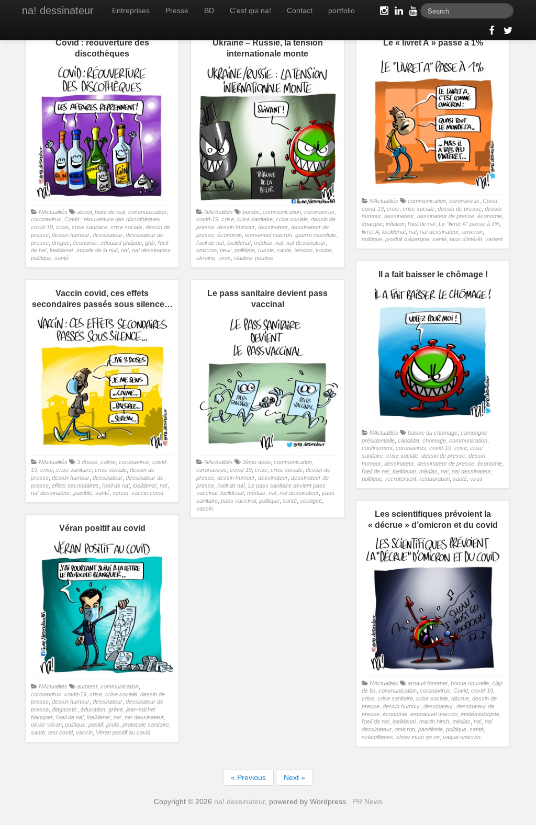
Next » (294, 777)
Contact (299, 10)
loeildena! (61, 250)
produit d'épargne (407, 239)
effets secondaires (75, 485)
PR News (367, 801)
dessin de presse (460, 209)
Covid (490, 201)
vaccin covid (147, 493)
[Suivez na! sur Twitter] (506, 32)
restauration (434, 479)
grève (115, 709)
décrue (460, 698)
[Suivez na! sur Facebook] (492, 32)
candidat (408, 440)
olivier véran (46, 724)
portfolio (341, 10)
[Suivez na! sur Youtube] (412, 12)
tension (303, 250)
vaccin (204, 508)
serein (120, 493)
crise (62, 227)
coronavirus (46, 219)
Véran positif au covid (123, 732)
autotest (87, 686)
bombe (251, 212)
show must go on (418, 737)
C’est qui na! (250, 10)
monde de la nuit (97, 250)
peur (225, 250)
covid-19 (42, 227)
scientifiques (377, 737)
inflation (395, 224)
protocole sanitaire (145, 724)
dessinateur (107, 235)
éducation (93, 709)
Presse (176, 10)
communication (147, 212)
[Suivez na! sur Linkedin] (397, 12)
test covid (60, 732)
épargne (372, 224)
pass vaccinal (238, 501)
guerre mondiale (315, 235)
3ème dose (256, 462)
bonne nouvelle (470, 683)
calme (108, 462)
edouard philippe (121, 243)
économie (85, 243)
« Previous (248, 777)
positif (95, 724)
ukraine (205, 258)
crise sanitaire (89, 227)
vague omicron (462, 737)
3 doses (87, 462)
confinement (377, 448)
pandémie (430, 729)
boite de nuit (110, 212)
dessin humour (71, 235)
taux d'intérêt (466, 239)
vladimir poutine (253, 258)
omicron (206, 250)
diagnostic (64, 709)
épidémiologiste (480, 714)
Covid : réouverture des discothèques (112, 219)
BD (209, 10)
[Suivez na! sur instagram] (383, 12)
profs (112, 724)
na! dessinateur (58, 10)
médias (263, 243)
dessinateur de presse (445, 216)
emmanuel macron (268, 235)
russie (266, 250)
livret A (370, 232)
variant (493, 239)
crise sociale (126, 227)
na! (125, 250)
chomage (434, 440)
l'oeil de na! (210, 243)
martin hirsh (434, 721)
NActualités (53, 212)
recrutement (400, 479)
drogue (61, 243)
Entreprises (131, 10)
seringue (311, 501)
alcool (84, 212)
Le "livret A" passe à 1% (469, 224)
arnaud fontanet (428, 683)
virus (224, 258)
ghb (149, 243)
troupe (324, 250)
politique (41, 258)
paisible (82, 493)
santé (61, 258)
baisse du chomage (432, 433)
